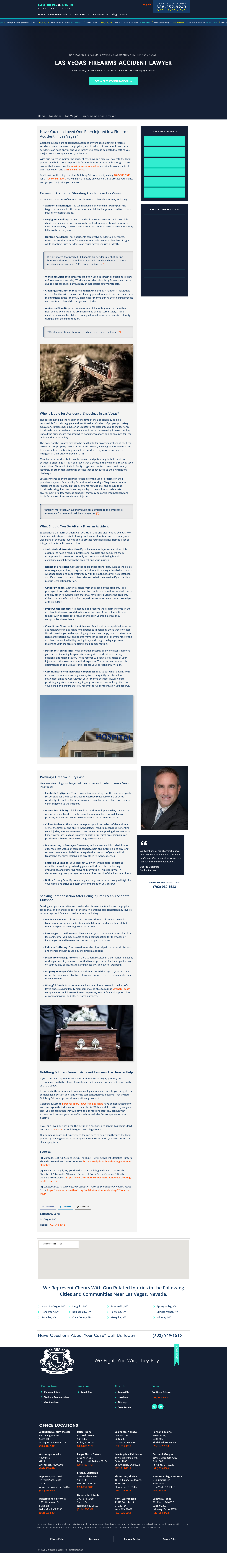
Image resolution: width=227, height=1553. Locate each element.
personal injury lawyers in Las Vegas (82, 1103)
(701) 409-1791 (85, 1464)
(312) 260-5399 (85, 1509)
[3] (97, 513)
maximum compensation (85, 166)
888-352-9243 (172, 6)
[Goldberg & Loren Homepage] (56, 6)
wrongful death (121, 988)
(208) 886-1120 (85, 1446)
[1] (103, 264)
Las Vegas (71, 116)
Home (42, 116)
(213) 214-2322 (123, 1468)
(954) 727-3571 (123, 1490)
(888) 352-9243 (160, 1397)
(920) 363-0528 (47, 1490)
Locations (55, 116)
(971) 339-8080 (161, 1468)
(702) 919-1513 (122, 175)
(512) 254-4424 (161, 1512)
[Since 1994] (176, 1355)
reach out (58, 1129)
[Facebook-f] (154, 1406)
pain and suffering (74, 169)
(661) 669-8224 (47, 1512)
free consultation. (56, 178)
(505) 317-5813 (47, 1446)
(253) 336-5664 (123, 1512)
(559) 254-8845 (85, 1487)
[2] (119, 332)
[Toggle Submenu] (70, 14)
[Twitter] (161, 1406)
